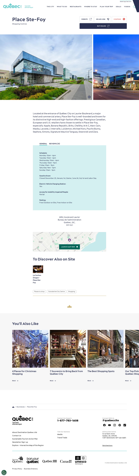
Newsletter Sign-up (20, 442)
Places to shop (39, 291)
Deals (118, 7)
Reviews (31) (54, 144)
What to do (62, 7)
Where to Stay (90, 7)
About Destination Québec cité (24, 432)
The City (50, 7)
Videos (127, 7)
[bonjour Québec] (33, 461)
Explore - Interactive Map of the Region (28, 445)
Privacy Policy (17, 469)
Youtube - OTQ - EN (109, 425)
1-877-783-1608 (67, 420)
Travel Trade (62, 438)
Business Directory (31, 469)
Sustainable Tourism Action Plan (25, 439)
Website (84, 19)
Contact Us (16, 436)
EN (134, 1)
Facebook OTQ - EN (104, 425)
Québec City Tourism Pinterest (120, 425)
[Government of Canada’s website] (66, 461)
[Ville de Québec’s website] (17, 459)
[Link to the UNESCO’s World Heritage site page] (80, 460)
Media (59, 434)
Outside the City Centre (56, 291)
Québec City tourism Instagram (115, 425)
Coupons (117, 19)
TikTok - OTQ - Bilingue (125, 425)
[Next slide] (133, 349)
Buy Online (101, 26)
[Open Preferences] (4, 472)
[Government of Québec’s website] (49, 461)
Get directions (107, 445)
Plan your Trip (106, 7)
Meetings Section (125, 1)
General (43, 144)
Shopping (71, 291)
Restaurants (75, 7)
